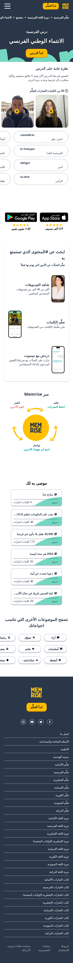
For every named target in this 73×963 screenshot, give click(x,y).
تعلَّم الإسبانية (61, 787)
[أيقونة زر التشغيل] (51, 111)
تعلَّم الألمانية (62, 764)
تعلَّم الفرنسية (61, 17)
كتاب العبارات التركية (57, 933)
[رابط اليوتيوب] (32, 722)
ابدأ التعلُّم (50, 6)
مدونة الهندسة (61, 757)
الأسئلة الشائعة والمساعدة (54, 741)
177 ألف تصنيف (54, 229)
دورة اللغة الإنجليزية (58, 833)
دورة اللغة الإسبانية (58, 849)
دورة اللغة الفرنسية (38, 17)
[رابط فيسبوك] (49, 722)
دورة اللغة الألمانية (59, 818)
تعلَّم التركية (62, 810)
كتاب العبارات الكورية (57, 918)
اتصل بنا (64, 734)
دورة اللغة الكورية (59, 856)
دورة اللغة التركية (59, 872)
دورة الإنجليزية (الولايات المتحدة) (51, 841)
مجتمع (19, 17)
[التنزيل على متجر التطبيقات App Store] (54, 217)
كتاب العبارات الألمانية (56, 879)
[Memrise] (65, 6)
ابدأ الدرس (36, 53)
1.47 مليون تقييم (21, 229)
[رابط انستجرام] (23, 722)
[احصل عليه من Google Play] (21, 217)
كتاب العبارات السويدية (56, 925)
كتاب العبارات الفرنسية (56, 887)
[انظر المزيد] (7, 6)
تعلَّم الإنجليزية (61, 780)
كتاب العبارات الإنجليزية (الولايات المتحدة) (46, 895)
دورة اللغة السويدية (58, 864)
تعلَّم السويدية (61, 803)
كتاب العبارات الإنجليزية (56, 902)
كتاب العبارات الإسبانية (56, 910)
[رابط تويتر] (41, 722)
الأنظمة (65, 749)
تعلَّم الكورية (62, 795)
